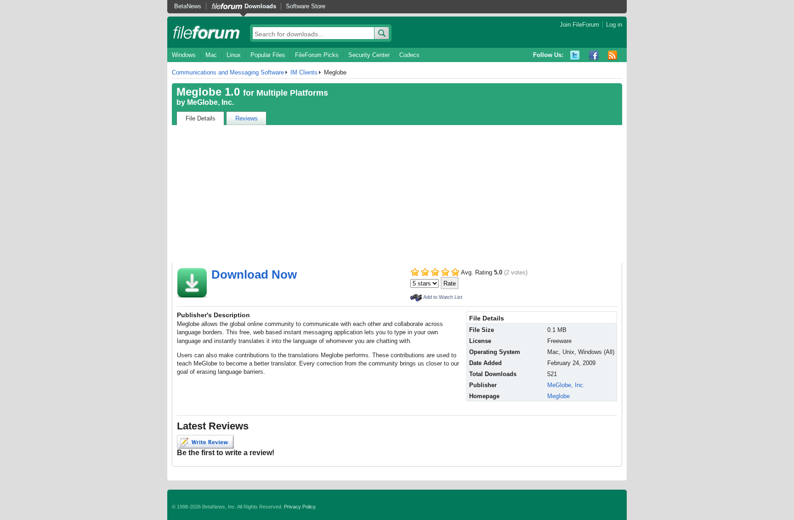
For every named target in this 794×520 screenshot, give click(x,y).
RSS (613, 55)
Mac (211, 54)
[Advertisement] (397, 194)
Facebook (594, 55)
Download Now (254, 274)
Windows (184, 54)
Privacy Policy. (300, 506)
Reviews (246, 118)
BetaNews (187, 6)
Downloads (260, 6)
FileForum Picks (317, 54)
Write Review (205, 442)
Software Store (305, 6)
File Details (201, 118)
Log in (614, 24)
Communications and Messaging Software (228, 72)
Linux (234, 54)
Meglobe (558, 396)
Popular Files (267, 54)
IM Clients (304, 72)
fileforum (206, 32)
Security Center (369, 54)
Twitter (575, 55)
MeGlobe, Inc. (210, 102)
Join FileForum (579, 24)
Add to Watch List (442, 297)
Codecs (409, 54)
